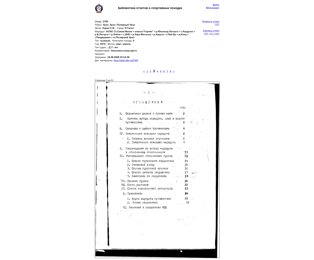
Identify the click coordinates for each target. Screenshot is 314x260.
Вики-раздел (212, 8)
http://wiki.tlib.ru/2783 (126, 60)
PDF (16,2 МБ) (211, 32)
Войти (216, 5)
